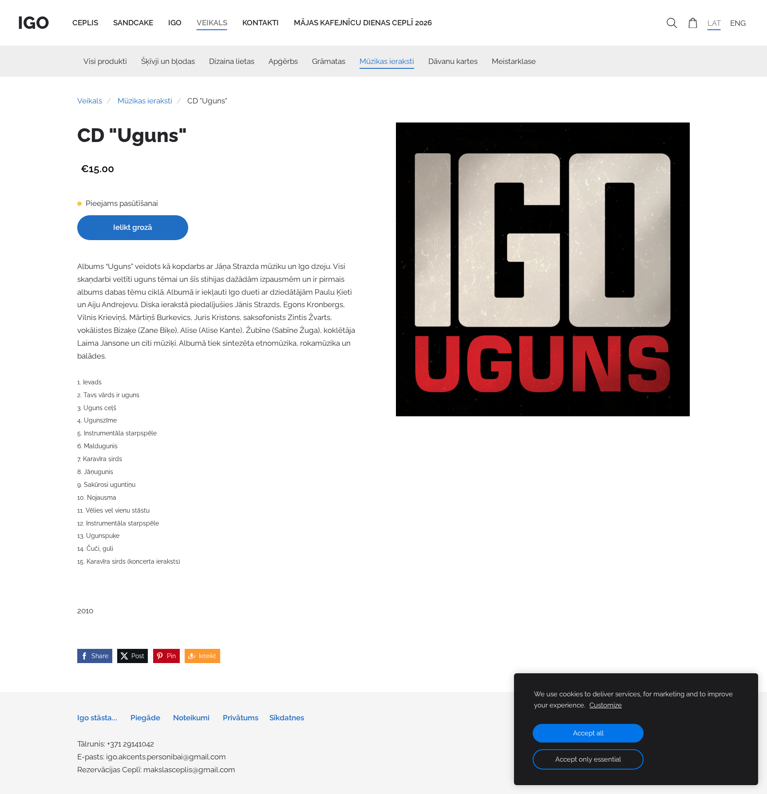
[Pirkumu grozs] (693, 23)
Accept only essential (588, 759)
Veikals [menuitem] (212, 22)
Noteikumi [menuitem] (191, 717)
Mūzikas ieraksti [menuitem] (387, 61)
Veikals (89, 100)
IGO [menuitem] (175, 22)
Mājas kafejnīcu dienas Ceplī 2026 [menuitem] (363, 22)
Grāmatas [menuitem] (328, 61)
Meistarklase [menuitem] (514, 61)
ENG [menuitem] (738, 22)
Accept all (588, 733)
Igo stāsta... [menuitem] (97, 717)
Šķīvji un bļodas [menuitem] (168, 61)
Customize (605, 705)
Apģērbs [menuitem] (283, 61)
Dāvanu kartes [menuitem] (453, 61)
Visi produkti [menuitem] (105, 61)
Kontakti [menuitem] (260, 22)
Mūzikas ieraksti (145, 100)
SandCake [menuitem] (133, 22)
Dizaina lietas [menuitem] (231, 61)
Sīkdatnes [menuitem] (286, 717)
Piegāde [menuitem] (145, 717)
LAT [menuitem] (714, 22)
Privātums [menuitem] (240, 717)
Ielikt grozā (132, 227)
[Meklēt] (672, 23)
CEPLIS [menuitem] (85, 22)
